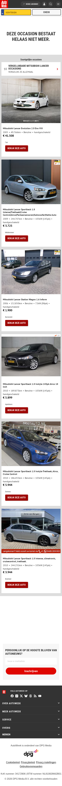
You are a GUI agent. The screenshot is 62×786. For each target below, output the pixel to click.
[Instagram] (16, 696)
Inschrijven (31, 671)
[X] (21, 696)
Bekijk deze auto (16, 148)
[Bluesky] (26, 696)
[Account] (44, 4)
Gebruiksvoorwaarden (31, 766)
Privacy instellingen (46, 762)
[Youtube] (40, 696)
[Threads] (30, 696)
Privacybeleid (28, 762)
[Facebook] (12, 696)
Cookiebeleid (13, 762)
